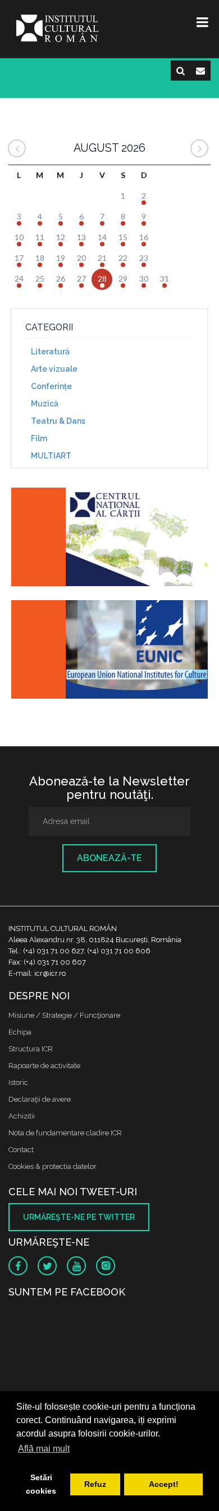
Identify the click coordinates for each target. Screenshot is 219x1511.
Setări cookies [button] (41, 1484)
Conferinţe (51, 386)
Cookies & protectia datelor (52, 1166)
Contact (21, 1149)
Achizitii (21, 1116)
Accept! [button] (164, 1484)
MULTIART (51, 455)
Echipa (19, 1032)
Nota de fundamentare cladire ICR (65, 1133)
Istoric (18, 1082)
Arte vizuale (54, 368)
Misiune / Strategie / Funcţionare (64, 1015)
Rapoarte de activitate (44, 1065)
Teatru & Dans (58, 421)
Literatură (50, 351)
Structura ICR (30, 1049)
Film (39, 438)
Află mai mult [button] (44, 1448)
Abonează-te (109, 858)
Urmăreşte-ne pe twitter (79, 1217)
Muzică (44, 403)
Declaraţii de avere (39, 1099)
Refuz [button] (95, 1484)
